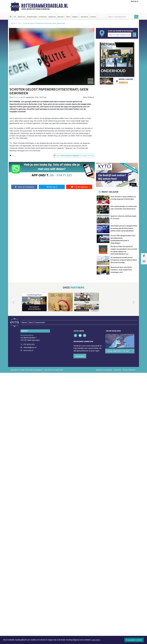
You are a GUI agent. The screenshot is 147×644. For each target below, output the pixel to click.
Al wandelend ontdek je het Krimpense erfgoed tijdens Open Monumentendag (123, 259)
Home (13, 23)
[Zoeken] (136, 17)
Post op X (53, 187)
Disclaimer (117, 370)
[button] (11, 302)
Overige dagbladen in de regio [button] (117, 351)
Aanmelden (80, 356)
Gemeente (43, 17)
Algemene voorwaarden (104, 370)
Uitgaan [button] (75, 17)
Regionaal (52, 17)
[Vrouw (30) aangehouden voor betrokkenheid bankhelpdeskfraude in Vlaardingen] (103, 238)
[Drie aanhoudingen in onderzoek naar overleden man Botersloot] (103, 209)
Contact (93, 17)
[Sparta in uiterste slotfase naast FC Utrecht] (103, 219)
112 (15, 17)
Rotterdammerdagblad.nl (44, 6)
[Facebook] (76, 335)
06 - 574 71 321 (61, 175)
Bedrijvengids (32, 17)
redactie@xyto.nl (29, 347)
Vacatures (84, 17)
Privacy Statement (129, 370)
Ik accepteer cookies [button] (134, 640)
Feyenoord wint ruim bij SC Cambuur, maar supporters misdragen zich (121, 269)
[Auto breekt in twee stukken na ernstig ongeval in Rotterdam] (103, 199)
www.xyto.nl (28, 350)
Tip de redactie (81, 187)
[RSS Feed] (84, 335)
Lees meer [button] (95, 640)
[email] (144, 261)
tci (13, 155)
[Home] (10, 17)
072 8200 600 (29, 344)
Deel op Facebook (26, 187)
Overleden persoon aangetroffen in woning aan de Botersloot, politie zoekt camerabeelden (123, 228)
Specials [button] (60, 17)
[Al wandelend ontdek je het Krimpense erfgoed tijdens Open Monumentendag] (103, 260)
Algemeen (21, 17)
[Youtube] (80, 335)
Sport (68, 17)
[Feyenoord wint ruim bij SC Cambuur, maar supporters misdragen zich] (103, 270)
